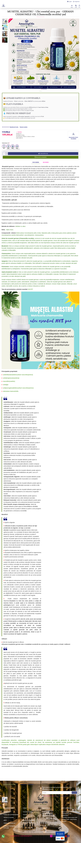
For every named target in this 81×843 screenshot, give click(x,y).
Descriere (35, 162)
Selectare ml (5, 143)
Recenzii (46, 162)
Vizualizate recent (9, 784)
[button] (10, 54)
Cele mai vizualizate (27, 784)
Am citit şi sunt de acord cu (55, 795)
